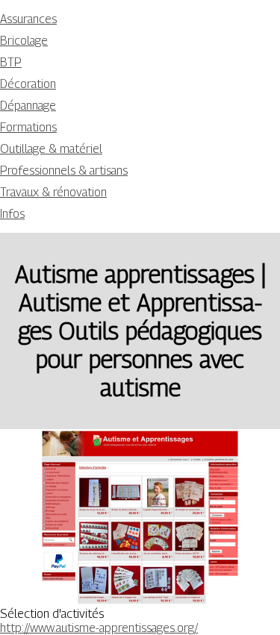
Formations (28, 127)
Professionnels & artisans (64, 170)
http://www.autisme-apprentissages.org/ (99, 628)
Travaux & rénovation (53, 192)
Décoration (28, 84)
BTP (11, 62)
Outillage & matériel (51, 149)
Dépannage (28, 105)
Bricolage (24, 41)
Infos (12, 214)
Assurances (28, 19)
